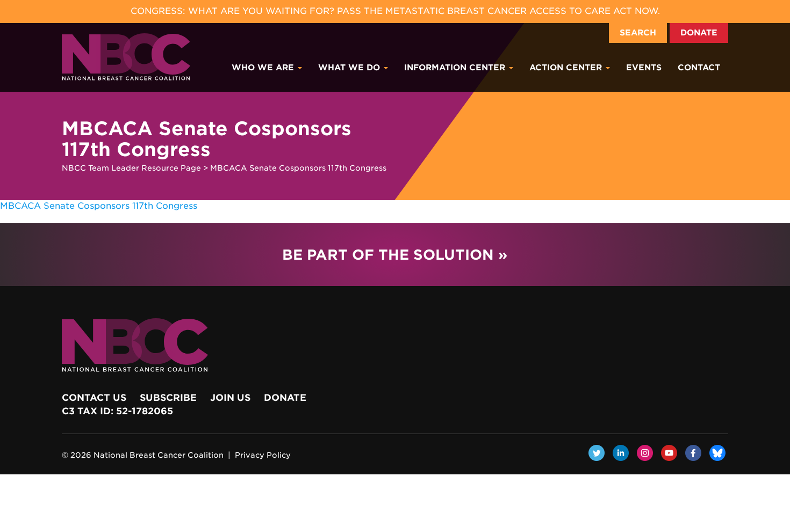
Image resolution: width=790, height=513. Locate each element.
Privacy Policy (263, 455)
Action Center (567, 67)
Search (638, 33)
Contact (699, 67)
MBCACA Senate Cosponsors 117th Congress (98, 206)
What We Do (350, 67)
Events (644, 67)
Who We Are (264, 67)
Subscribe (168, 397)
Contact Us (94, 397)
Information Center (456, 67)
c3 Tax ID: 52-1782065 (117, 411)
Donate (698, 33)
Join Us (230, 397)
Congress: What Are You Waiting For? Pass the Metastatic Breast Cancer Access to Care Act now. (395, 11)
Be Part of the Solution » (394, 254)
